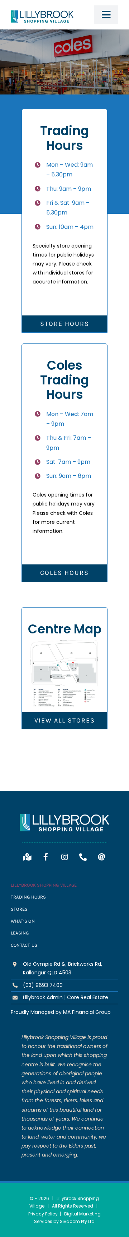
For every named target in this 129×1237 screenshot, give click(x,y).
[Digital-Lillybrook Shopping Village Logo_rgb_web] (42, 13)
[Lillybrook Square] (64, 642)
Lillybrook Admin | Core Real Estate (65, 997)
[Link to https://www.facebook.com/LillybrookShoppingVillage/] (45, 857)
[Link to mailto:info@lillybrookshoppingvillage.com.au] (101, 857)
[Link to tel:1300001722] (83, 857)
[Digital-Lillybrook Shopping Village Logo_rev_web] (64, 816)
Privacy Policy (43, 1214)
